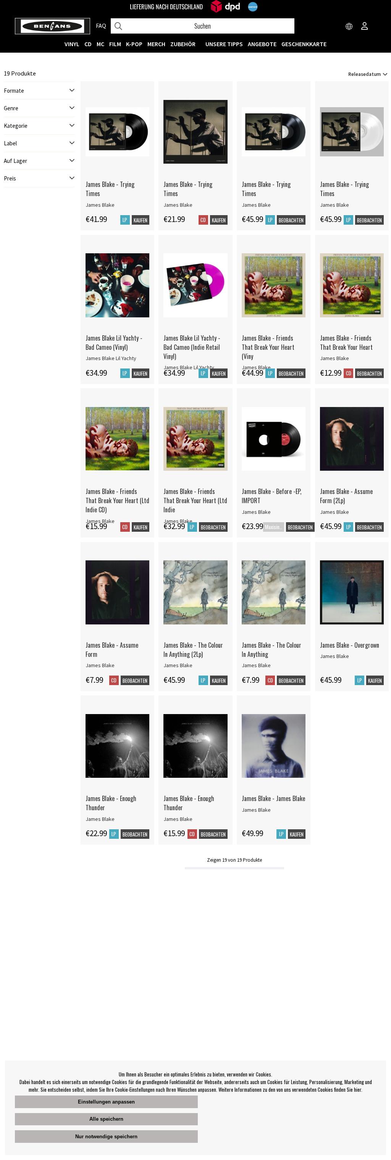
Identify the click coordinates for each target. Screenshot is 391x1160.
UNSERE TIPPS (224, 44)
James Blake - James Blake (273, 798)
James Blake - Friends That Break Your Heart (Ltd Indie (195, 500)
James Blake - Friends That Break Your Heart (346, 342)
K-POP (134, 44)
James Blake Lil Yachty (111, 358)
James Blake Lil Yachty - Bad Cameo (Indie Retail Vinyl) (191, 347)
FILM (115, 44)
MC (100, 44)
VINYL (72, 44)
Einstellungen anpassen (106, 1102)
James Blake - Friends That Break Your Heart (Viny (268, 347)
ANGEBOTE (262, 44)
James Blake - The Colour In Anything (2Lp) (193, 649)
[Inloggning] (364, 26)
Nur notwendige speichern (106, 1136)
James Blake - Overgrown (349, 645)
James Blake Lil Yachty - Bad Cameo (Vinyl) (114, 342)
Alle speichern (106, 1119)
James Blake (100, 204)
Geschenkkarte (303, 44)
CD (88, 44)
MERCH (156, 44)
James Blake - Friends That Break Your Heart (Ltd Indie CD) (117, 500)
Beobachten (291, 220)
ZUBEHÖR (183, 44)
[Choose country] (349, 27)
